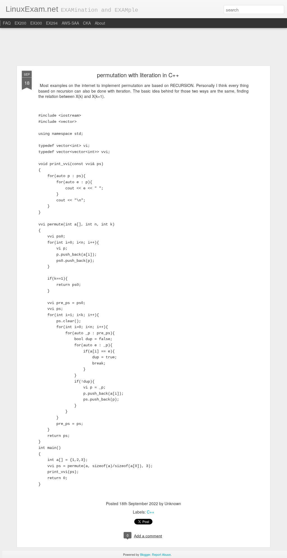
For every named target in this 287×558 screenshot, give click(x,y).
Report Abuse (161, 554)
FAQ (7, 23)
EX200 (20, 23)
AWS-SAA (70, 23)
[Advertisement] (143, 47)
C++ (150, 512)
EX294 (52, 23)
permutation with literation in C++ (138, 75)
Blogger (145, 554)
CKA (87, 23)
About (100, 23)
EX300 (36, 23)
